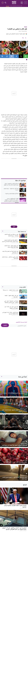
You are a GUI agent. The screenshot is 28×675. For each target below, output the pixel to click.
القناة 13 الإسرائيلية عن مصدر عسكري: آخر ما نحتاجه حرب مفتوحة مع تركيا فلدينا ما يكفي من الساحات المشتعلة (11, 200)
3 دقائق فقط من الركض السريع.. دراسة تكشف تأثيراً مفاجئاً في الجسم (10, 240)
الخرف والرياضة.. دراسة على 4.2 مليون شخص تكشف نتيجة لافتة (14, 478)
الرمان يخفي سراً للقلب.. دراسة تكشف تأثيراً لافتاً (10, 257)
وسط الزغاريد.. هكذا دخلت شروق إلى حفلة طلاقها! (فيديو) (10, 313)
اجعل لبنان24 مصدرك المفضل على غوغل (15, 34)
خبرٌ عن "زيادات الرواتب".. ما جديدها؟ (10, 290)
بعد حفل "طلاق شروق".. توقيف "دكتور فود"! (11, 296)
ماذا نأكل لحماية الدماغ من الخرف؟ (12, 193)
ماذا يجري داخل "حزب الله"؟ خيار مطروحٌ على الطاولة (11, 307)
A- (25, 38)
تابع (14, 227)
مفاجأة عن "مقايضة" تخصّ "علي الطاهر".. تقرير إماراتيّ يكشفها (11, 301)
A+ (23, 38)
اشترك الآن (7, 5)
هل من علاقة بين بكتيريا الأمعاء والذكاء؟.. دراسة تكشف (11, 235)
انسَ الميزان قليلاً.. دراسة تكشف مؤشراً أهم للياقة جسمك (11, 246)
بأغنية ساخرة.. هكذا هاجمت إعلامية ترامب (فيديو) (15, 506)
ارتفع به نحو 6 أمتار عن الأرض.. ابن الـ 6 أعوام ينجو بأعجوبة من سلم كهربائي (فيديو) (14, 528)
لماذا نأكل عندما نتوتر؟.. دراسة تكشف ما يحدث (11, 189)
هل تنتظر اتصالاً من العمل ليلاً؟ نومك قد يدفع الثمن (10, 252)
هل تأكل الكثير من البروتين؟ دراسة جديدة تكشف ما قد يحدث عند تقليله (11, 184)
